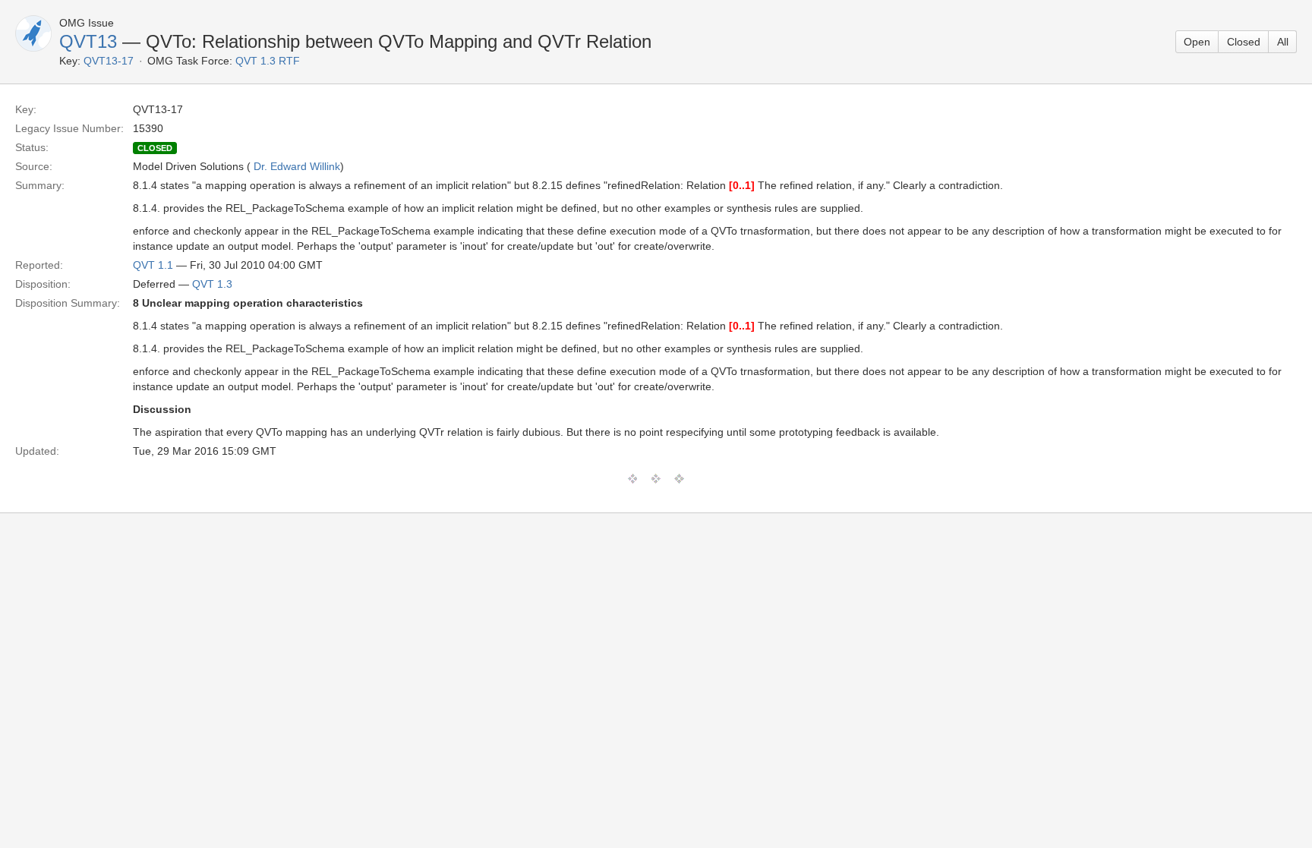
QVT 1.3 (212, 284)
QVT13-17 (109, 61)
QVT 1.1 (153, 265)
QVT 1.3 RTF (267, 61)
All (1282, 42)
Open (1197, 42)
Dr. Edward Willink (297, 166)
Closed (1243, 42)
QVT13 (88, 41)
